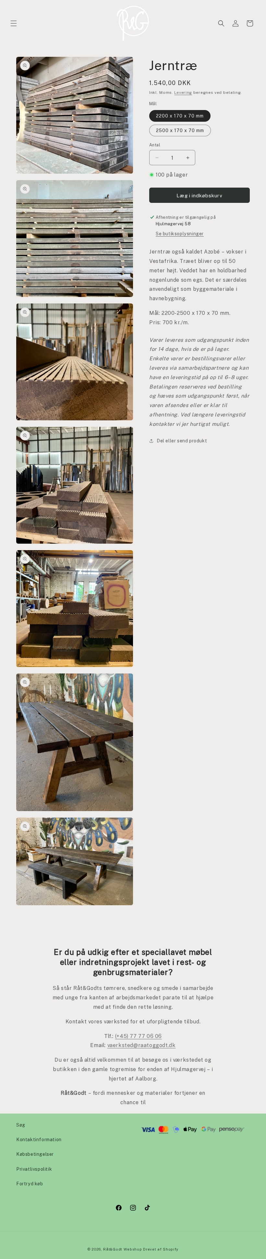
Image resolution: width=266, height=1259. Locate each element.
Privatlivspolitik (34, 1169)
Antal (154, 144)
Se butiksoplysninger (180, 233)
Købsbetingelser (35, 1154)
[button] (13, 23)
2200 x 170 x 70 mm (180, 115)
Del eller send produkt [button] (182, 440)
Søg (20, 1125)
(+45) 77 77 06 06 (138, 1036)
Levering (183, 92)
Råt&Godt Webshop (122, 1249)
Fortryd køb (29, 1183)
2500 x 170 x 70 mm (180, 130)
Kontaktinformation (39, 1139)
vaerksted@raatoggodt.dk (141, 1045)
